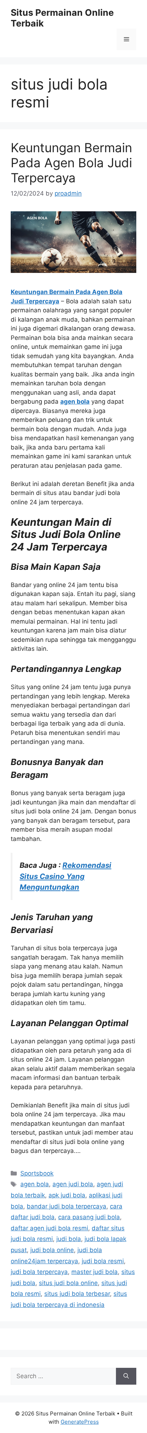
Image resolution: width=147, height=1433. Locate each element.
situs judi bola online (68, 1283)
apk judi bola (67, 1195)
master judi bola (94, 1271)
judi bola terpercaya (39, 1271)
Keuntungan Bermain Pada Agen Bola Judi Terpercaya (71, 162)
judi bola (68, 1238)
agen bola (75, 401)
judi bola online (52, 1250)
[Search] (126, 1376)
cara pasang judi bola (89, 1217)
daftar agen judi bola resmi (49, 1228)
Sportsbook (37, 1173)
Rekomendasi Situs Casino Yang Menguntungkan (65, 876)
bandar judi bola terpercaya (66, 1206)
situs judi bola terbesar (77, 1293)
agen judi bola (72, 1184)
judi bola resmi (103, 1261)
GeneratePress (80, 1421)
